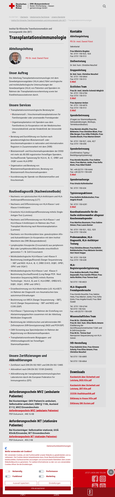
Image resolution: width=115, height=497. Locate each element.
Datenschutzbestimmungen (59, 446)
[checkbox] (8, 471)
